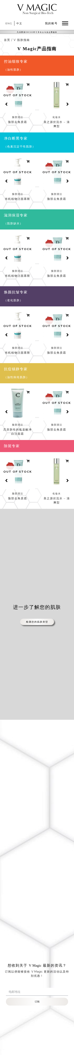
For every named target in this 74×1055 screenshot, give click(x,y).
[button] (6, 104)
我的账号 (51, 23)
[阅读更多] (28, 85)
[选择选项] (67, 85)
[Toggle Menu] (65, 23)
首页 (7, 40)
